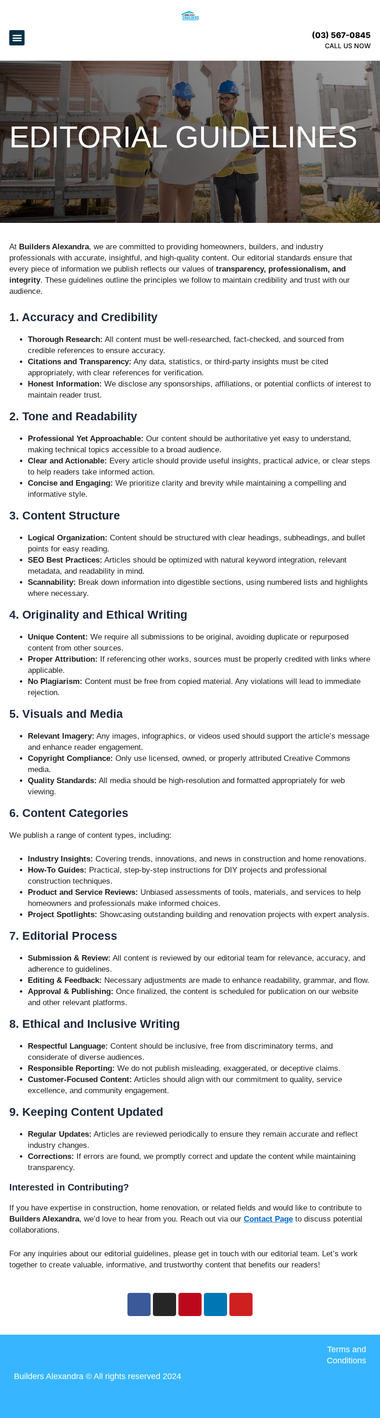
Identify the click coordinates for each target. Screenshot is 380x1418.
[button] (17, 37)
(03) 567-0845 (341, 35)
